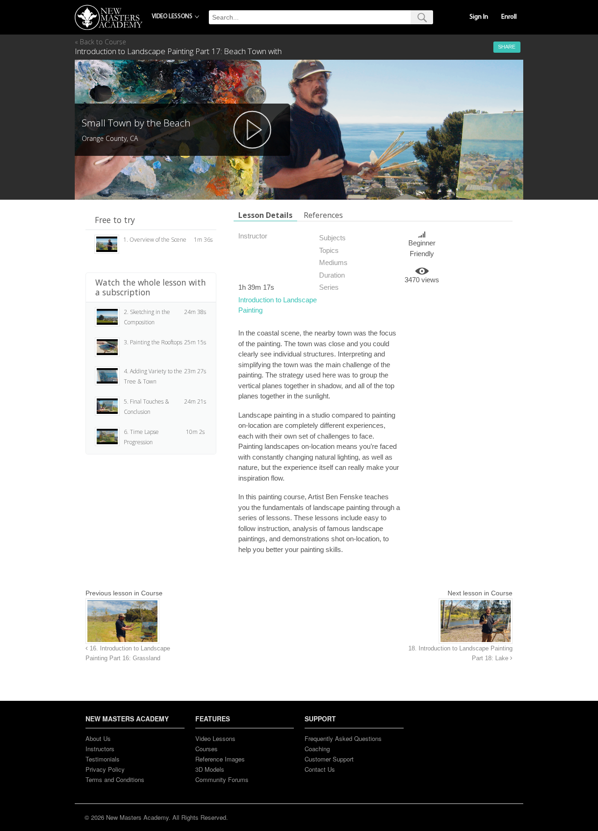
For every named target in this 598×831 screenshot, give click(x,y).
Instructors (99, 748)
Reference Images (220, 758)
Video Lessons (215, 738)
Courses (206, 748)
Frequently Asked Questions (343, 738)
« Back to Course (100, 41)
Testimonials (102, 758)
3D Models (209, 769)
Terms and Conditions (114, 779)
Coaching (317, 748)
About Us (98, 738)
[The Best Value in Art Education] (108, 17)
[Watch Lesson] (252, 130)
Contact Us (320, 769)
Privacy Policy (105, 769)
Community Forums (222, 779)
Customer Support (329, 758)
